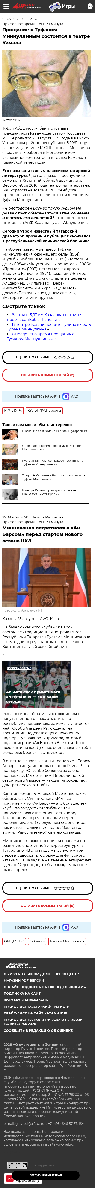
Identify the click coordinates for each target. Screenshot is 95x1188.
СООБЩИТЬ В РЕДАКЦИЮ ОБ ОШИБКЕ (38, 1031)
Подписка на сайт (22, 993)
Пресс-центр (66, 974)
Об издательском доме (27, 974)
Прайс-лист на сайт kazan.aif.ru (36, 1013)
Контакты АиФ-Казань (26, 1000)
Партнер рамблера (43, 1165)
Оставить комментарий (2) (47, 375)
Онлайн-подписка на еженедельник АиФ (45, 987)
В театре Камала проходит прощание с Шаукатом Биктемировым (50, 492)
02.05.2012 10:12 (14, 19)
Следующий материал (46, 1175)
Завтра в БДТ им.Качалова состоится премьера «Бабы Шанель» (45, 317)
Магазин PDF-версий (24, 980)
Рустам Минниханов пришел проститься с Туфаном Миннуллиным (52, 462)
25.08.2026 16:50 (15, 517)
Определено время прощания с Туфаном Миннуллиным (40, 336)
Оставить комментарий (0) (47, 906)
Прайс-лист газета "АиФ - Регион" (36, 1007)
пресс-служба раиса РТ (22, 610)
